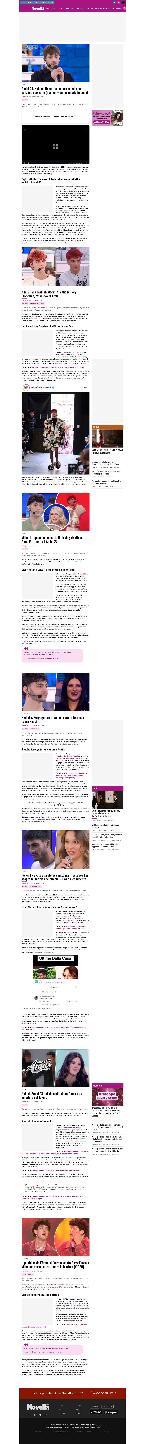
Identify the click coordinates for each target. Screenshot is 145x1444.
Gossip (78, 1409)
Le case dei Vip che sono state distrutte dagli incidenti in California (58, 367)
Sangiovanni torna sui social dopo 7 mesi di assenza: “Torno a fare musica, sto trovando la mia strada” (55, 1152)
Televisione (69, 8)
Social (60, 8)
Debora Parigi (26, 97)
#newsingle (59, 1189)
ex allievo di (78, 574)
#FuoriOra (51, 1189)
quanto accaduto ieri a (72, 757)
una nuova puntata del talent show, (70, 1126)
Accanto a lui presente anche (41, 819)
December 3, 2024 (51, 658)
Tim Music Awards (54, 1285)
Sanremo (61, 1413)
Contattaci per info (103, 1393)
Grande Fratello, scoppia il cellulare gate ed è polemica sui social (71, 927)
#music (66, 1189)
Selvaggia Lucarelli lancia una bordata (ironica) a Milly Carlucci (56, 1170)
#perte (27, 1191)
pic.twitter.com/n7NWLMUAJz (57, 1348)
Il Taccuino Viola (92, 8)
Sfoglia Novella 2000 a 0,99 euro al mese (37, 2)
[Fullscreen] (86, 163)
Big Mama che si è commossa (74, 1306)
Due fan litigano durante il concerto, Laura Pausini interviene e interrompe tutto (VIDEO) (71, 775)
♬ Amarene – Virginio (37, 1191)
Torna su (107, 1432)
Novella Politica (107, 8)
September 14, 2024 (56, 1352)
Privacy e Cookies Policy (61, 1432)
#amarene (72, 1189)
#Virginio (44, 1189)
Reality (25, 713)
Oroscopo (97, 1085)
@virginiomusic (30, 1185)
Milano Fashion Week (37, 303)
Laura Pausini (34, 729)
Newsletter (107, 1406)
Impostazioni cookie (84, 1432)
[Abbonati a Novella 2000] (107, 118)
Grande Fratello (36, 886)
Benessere (79, 8)
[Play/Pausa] (24, 163)
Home (48, 8)
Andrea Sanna (26, 726)
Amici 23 (25, 100)
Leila (23, 546)
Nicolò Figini (26, 1271)
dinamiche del (67, 756)
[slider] (35, 163)
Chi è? (95, 788)
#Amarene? (59, 1185)
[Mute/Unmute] (28, 163)
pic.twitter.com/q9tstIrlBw (43, 654)
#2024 (79, 1189)
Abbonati (95, 1406)
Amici (33, 786)
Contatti (38, 1432)
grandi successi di (62, 1331)
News (54, 8)
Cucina (118, 8)
